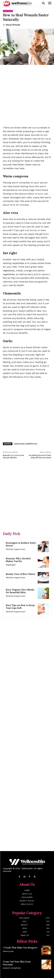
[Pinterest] (29, 877)
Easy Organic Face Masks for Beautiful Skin (20, 591)
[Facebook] (19, 877)
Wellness (7, 11)
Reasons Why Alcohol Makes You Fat (18, 560)
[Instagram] (24, 877)
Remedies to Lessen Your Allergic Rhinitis (13, 456)
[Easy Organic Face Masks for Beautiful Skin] (43, 593)
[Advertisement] (27, 96)
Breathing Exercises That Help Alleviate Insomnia (40, 456)
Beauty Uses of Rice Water (20, 574)
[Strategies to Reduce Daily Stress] (43, 546)
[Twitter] (34, 877)
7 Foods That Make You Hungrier (20, 947)
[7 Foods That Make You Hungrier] (46, 950)
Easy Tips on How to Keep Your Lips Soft (20, 606)
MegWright (10, 565)
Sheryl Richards (13, 25)
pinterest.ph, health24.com (25, 444)
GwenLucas (8, 951)
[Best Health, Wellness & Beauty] (17, 4)
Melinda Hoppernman (15, 549)
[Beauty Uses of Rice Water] (43, 577)
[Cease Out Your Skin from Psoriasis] (46, 964)
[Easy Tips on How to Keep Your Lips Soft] (43, 609)
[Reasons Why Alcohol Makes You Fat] (43, 562)
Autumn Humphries (12, 968)
